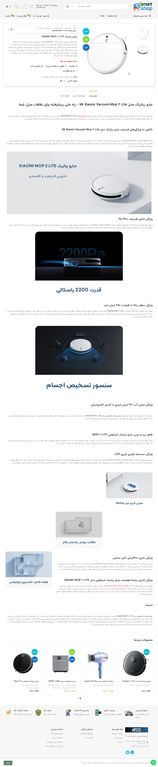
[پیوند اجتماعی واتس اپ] (10, 6)
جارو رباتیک (54, 76)
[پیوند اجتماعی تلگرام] (7, 6)
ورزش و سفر (61, 687)
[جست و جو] (67, 6)
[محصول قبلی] (14, 29)
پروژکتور (73, 685)
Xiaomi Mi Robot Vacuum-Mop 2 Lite (118, 586)
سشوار (95, 685)
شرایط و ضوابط (117, 733)
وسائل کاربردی (71, 687)
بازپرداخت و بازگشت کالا (54, 746)
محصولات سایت (57, 737)
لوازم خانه (67, 28)
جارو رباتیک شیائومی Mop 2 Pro (26, 681)
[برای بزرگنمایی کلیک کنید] (129, 74)
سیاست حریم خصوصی (55, 742)
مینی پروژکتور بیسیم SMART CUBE (62, 681)
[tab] (93, 94)
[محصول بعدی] (9, 29)
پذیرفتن (8, 763)
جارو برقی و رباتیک (44, 28)
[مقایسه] (121, 652)
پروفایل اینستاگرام (86, 733)
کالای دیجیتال (65, 685)
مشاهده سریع (121, 657)
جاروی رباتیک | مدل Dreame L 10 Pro (137, 681)
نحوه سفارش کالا (57, 733)
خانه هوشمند (57, 28)
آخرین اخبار (119, 737)
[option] (143, 33)
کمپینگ (53, 687)
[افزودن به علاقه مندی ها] (121, 663)
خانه (74, 28)
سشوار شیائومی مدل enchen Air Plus (99, 681)
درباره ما (120, 742)
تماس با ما (89, 737)
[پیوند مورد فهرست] (136, 746)
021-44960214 (40, 7)
